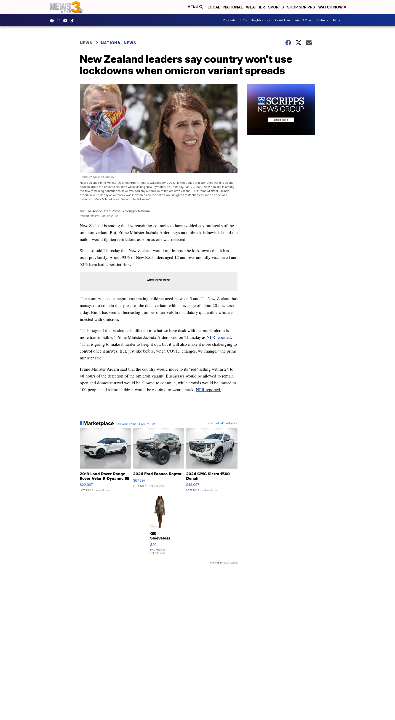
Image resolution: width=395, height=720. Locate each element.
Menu (193, 7)
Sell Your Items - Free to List (135, 424)
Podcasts (229, 20)
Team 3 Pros (302, 20)
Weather (255, 7)
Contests (321, 20)
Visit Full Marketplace (223, 423)
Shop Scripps (301, 7)
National (233, 7)
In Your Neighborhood (255, 20)
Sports (276, 7)
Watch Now (331, 7)
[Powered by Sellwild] (231, 562)
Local (214, 7)
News (86, 42)
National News (118, 42)
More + (338, 20)
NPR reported (219, 337)
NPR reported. (208, 389)
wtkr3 (59, 20)
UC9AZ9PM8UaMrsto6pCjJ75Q (66, 20)
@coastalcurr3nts (73, 20)
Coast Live (282, 20)
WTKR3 (53, 20)
